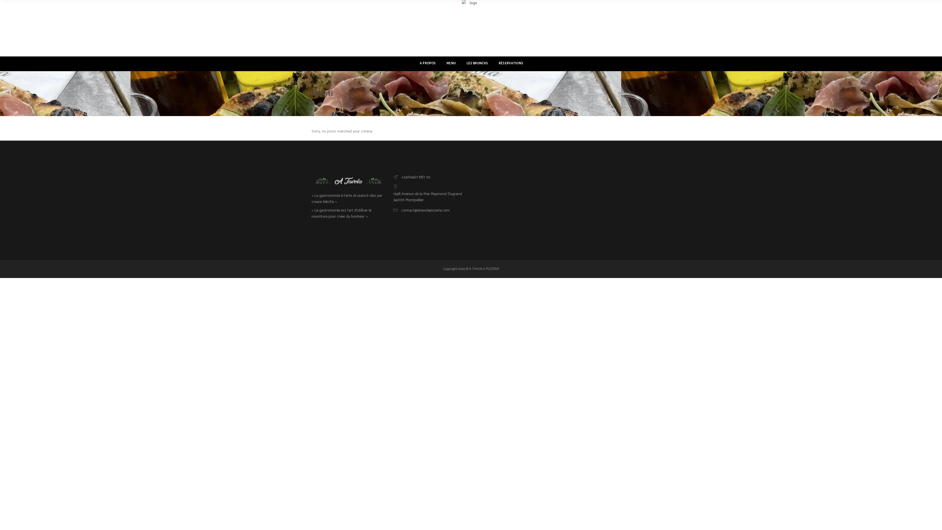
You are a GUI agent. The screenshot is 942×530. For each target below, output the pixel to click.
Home (623, 94)
